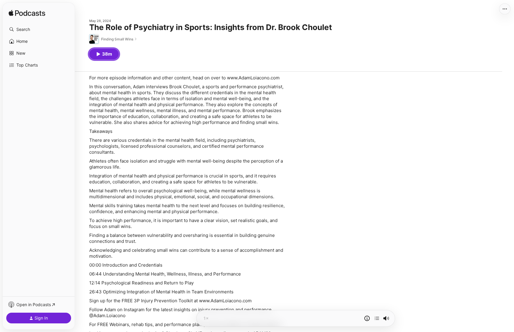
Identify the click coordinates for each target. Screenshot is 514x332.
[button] (39, 29)
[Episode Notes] (367, 318)
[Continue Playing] (376, 318)
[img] (27, 13)
